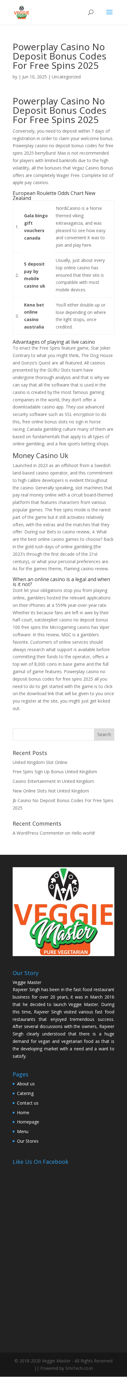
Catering (25, 1093)
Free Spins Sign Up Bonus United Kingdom (55, 772)
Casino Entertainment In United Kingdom (53, 781)
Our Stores (28, 1141)
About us (26, 1084)
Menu (22, 1131)
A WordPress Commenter (38, 833)
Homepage (28, 1122)
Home (23, 1112)
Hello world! (83, 833)
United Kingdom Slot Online (40, 762)
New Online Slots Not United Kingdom (51, 791)
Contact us (28, 1103)
